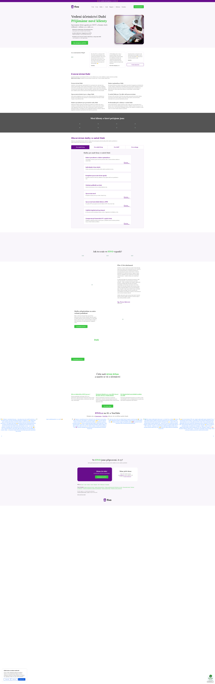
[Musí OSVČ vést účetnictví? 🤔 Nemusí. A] (196, 436)
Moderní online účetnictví (116, 488)
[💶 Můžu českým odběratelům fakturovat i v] (125, 436)
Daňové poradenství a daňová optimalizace (92, 488)
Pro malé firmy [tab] (80, 147)
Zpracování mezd (126, 487)
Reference (118, 6)
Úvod (93, 6)
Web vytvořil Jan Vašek (81, 494)
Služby (101, 6)
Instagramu (98, 416)
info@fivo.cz (122, 475)
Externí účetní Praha (106, 488)
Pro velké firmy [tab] (98, 147)
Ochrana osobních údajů (81, 492)
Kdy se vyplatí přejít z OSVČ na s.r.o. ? (80, 394)
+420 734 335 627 (127, 476)
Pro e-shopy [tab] (134, 147)
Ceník (106, 6)
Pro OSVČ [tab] (116, 147)
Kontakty (124, 6)
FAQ (99, 484)
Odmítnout (14, 679)
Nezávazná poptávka (139, 6)
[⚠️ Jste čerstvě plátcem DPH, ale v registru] (161, 436)
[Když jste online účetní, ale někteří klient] (89, 436)
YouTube (105, 416)
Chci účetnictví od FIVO (79, 43)
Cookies (88, 492)
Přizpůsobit (7, 679)
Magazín (111, 6)
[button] (213, 436)
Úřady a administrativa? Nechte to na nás (113, 487)
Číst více (126, 162)
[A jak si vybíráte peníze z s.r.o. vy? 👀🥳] (18, 436)
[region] (14, 675)
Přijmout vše (21, 679)
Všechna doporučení (135, 64)
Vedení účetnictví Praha (89, 487)
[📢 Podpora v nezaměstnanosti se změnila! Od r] (54, 436)
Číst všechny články (107, 406)
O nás (96, 6)
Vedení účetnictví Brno (99, 487)
